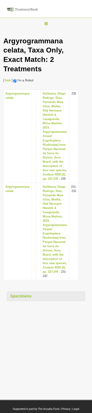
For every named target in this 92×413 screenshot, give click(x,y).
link (8, 80)
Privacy (65, 409)
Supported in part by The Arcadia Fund (36, 409)
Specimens (20, 296)
